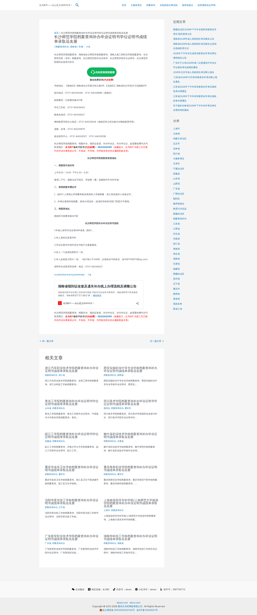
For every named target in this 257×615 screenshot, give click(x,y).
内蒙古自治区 (180, 138)
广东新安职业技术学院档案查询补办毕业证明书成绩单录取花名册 (71, 537)
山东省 (48, 408)
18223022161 (105, 147)
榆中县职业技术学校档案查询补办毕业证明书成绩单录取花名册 (130, 435)
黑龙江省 (177, 308)
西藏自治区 (178, 273)
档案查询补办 (62, 46)
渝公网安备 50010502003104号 (118, 610)
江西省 (176, 228)
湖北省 (176, 253)
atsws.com (122, 602)
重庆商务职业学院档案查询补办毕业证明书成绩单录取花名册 (130, 468)
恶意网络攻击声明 (207, 5)
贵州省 (176, 278)
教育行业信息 (180, 208)
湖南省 (73, 46)
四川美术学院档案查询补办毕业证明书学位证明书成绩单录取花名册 (130, 402)
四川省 (176, 153)
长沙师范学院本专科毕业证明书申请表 (69, 275)
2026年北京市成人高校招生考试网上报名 (193, 72)
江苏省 (176, 223)
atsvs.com (135, 602)
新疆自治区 (178, 213)
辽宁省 (62, 507)
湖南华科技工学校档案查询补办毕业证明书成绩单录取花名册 (130, 537)
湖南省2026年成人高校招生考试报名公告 (193, 38)
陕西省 (120, 375)
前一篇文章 (46, 341)
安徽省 (48, 441)
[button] (77, 5)
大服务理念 (136, 5)
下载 (89, 275)
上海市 (107, 510)
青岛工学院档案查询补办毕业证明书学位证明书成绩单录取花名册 (71, 402)
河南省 (176, 238)
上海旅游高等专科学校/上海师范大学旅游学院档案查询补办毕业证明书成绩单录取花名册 (131, 503)
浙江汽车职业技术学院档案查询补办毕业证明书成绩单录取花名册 (71, 369)
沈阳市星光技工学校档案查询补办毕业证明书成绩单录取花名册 (71, 501)
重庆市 (128, 408)
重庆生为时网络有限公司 (130, 606)
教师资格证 (187, 5)
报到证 (107, 408)
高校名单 (177, 303)
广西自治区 (178, 193)
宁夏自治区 (178, 168)
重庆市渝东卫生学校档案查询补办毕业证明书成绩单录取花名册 (71, 468)
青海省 (176, 298)
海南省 (176, 248)
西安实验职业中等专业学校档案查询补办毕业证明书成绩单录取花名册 (130, 369)
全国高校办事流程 (169, 5)
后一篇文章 (157, 341)
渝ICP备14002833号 (147, 610)
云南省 (176, 133)
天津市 (176, 163)
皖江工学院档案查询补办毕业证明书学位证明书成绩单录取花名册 (71, 435)
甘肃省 (120, 441)
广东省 (48, 543)
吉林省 (176, 148)
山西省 (176, 183)
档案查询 (150, 5)
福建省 (176, 268)
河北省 (176, 233)
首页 (124, 5)
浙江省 (62, 375)
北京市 (176, 143)
